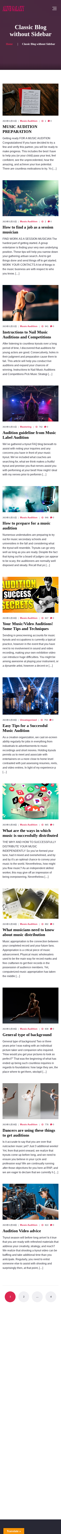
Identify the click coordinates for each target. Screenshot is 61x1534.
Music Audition (28, 121)
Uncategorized (28, 720)
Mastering (26, 426)
